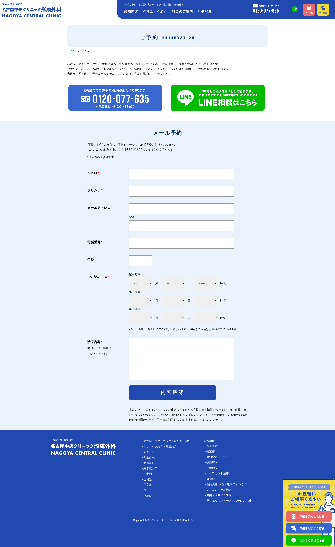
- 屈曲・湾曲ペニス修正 (220, 495)
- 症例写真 (149, 463)
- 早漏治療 (212, 468)
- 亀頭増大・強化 (216, 457)
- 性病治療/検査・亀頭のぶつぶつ (227, 484)
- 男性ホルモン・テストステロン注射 (229, 500)
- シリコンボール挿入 (219, 489)
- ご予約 (148, 473)
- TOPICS (148, 495)
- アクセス (149, 452)
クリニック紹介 (155, 11)
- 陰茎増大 (212, 462)
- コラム (148, 490)
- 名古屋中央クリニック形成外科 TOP (166, 441)
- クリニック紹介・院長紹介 (160, 446)
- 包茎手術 (212, 446)
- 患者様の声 (150, 468)
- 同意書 (148, 484)
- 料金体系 (149, 457)
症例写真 (205, 11)
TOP (73, 51)
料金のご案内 (182, 11)
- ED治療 (211, 478)
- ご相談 (148, 479)
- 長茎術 (211, 451)
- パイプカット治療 (218, 473)
